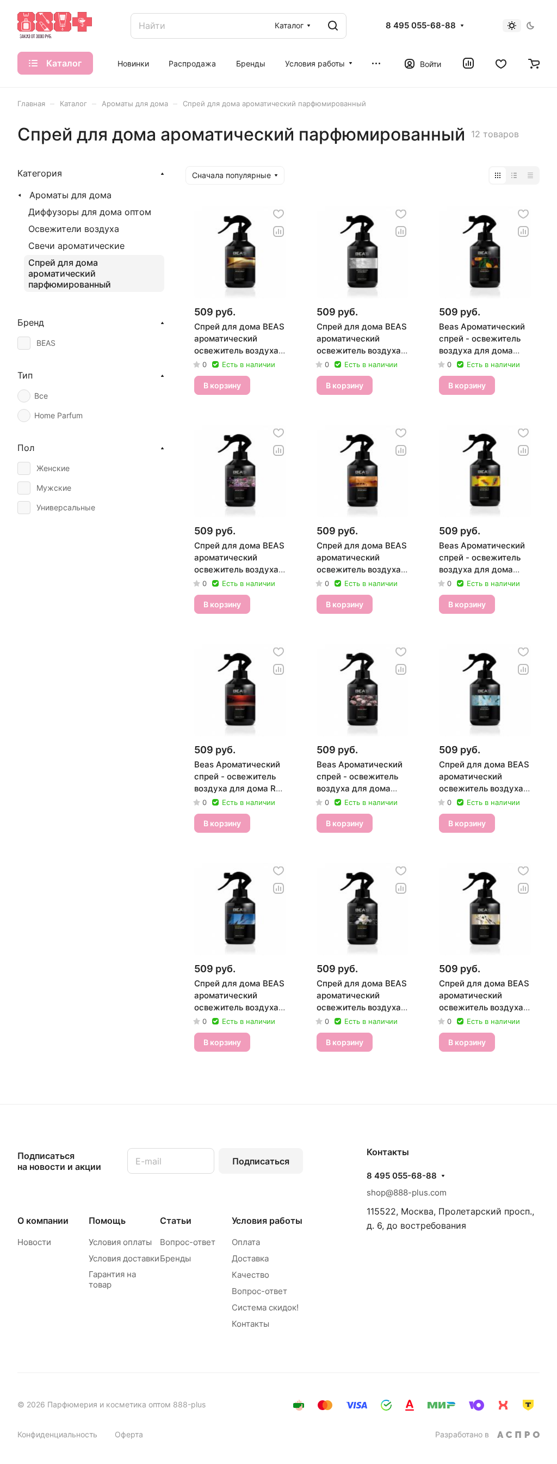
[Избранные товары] (501, 63)
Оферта (129, 1434)
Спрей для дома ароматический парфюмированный (69, 273)
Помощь (107, 1220)
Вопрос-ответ (187, 1242)
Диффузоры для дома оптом (89, 211)
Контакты (250, 1324)
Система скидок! (265, 1307)
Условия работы (267, 1220)
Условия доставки (124, 1258)
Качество (250, 1275)
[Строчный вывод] (514, 175)
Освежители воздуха (73, 228)
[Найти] (332, 26)
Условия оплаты (120, 1242)
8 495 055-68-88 (421, 25)
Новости (34, 1242)
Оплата (246, 1242)
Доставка (250, 1258)
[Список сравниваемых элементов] (468, 63)
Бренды (175, 1258)
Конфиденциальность (57, 1434)
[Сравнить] (278, 231)
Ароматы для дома (70, 195)
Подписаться (260, 1161)
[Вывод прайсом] (530, 175)
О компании (43, 1220)
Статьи (175, 1220)
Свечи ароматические (76, 245)
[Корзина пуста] (534, 63)
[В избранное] (278, 214)
